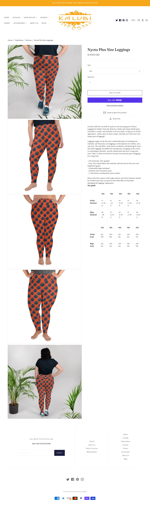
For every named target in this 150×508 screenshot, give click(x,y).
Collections (19, 40)
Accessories (19, 23)
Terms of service (92, 448)
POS (64, 491)
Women (43, 17)
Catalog (16, 17)
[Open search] (139, 20)
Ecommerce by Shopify (78, 491)
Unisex (7, 23)
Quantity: (91, 77)
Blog (44, 23)
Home (6, 17)
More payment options (115, 105)
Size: (89, 65)
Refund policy (92, 452)
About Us (34, 23)
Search (91, 441)
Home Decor (29, 17)
